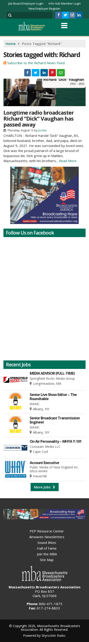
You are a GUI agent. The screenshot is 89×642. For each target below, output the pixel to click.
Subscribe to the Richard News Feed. (36, 63)
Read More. (68, 160)
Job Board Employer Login (25, 3)
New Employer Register (44, 8)
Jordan (42, 130)
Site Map (47, 559)
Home (11, 43)
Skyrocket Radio (53, 635)
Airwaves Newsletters (46, 536)
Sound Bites (46, 542)
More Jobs (43, 487)
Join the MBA (47, 554)
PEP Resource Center (47, 531)
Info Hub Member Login (65, 3)
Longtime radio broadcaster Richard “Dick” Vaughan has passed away (38, 118)
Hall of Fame (47, 548)
